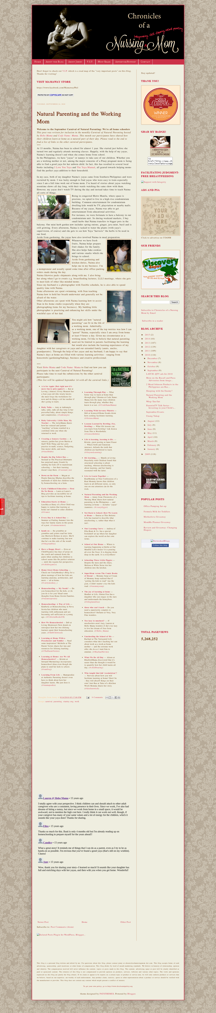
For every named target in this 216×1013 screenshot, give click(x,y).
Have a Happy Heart (51, 549)
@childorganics (49, 564)
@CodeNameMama (107, 405)
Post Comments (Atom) (62, 926)
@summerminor (58, 525)
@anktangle (63, 415)
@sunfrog (46, 669)
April (150, 437)
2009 (148, 454)
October (152, 366)
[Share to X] (112, 697)
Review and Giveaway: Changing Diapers (160, 528)
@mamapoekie (48, 685)
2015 (148, 334)
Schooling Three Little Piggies (98, 560)
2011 (148, 350)
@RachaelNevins (100, 652)
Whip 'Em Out (153, 401)
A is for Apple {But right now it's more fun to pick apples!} (56, 387)
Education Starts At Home (53, 501)
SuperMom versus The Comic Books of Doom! (100, 574)
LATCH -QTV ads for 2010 (159, 373)
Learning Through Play (95, 392)
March (151, 441)
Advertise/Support (125, 61)
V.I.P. (90, 61)
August (151, 421)
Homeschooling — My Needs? (55, 588)
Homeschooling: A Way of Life (55, 604)
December (153, 358)
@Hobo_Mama (101, 631)
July (150, 424)
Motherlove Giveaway (155, 516)
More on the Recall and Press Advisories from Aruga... (161, 379)
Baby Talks (46, 407)
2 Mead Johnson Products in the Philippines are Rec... (162, 385)
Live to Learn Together (95, 476)
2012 (148, 346)
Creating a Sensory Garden (53, 438)
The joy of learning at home (97, 591)
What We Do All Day (94, 657)
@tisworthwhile (92, 434)
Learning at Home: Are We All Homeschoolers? (55, 657)
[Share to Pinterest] (118, 697)
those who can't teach (94, 607)
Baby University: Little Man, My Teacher (56, 421)
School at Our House (93, 544)
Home (37, 61)
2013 (148, 342)
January (152, 449)
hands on (45, 530)
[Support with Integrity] (153, 181)
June (150, 429)
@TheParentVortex (50, 651)
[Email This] (106, 697)
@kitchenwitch (91, 688)
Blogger (131, 993)
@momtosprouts (49, 598)
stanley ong (68, 701)
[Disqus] (84, 747)
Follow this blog (160, 545)
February (152, 445)
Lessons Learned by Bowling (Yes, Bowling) (100, 425)
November (153, 362)
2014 (148, 338)
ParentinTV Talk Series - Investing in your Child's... (161, 406)
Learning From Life (50, 674)
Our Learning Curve (93, 528)
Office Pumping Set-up (155, 506)
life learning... (91, 457)
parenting (58, 701)
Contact (145, 61)
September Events (155, 411)
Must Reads (104, 61)
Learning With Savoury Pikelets (99, 410)
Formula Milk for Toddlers (157, 511)
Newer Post (43, 922)
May (150, 433)
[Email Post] (88, 697)
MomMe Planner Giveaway (157, 522)
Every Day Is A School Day (53, 517)
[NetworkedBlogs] (160, 540)
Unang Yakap (153, 415)
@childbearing (95, 667)
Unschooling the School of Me (98, 636)
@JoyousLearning (93, 452)
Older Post (125, 922)
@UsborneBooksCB (55, 617)
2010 (148, 354)
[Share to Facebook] (115, 697)
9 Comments (97, 697)
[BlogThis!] (109, 697)
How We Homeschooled (52, 622)
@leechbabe (47, 451)
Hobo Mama (46, 135)
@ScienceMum (91, 418)
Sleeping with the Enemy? (159, 390)
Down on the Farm (49, 475)
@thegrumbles (48, 543)
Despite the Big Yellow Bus (53, 457)
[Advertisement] (84, 896)
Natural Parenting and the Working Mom (100, 495)
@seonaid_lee (65, 470)
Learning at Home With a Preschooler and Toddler (53, 639)
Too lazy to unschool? (94, 620)
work (77, 701)
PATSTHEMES (107, 993)
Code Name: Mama (68, 135)
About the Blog (55, 61)
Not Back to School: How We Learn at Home (100, 514)
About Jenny (75, 61)
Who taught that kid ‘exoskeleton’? (100, 673)
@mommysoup (96, 586)
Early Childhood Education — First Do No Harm (57, 489)
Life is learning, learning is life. (99, 439)
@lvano (45, 512)
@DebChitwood (55, 632)
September (153, 370)
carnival (48, 701)
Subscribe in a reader (152, 320)
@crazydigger (101, 507)
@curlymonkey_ (49, 583)
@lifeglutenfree (92, 602)
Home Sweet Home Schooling (54, 570)
